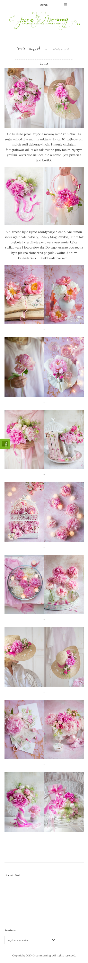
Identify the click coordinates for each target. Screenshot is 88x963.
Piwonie (44, 64)
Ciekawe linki (12, 875)
